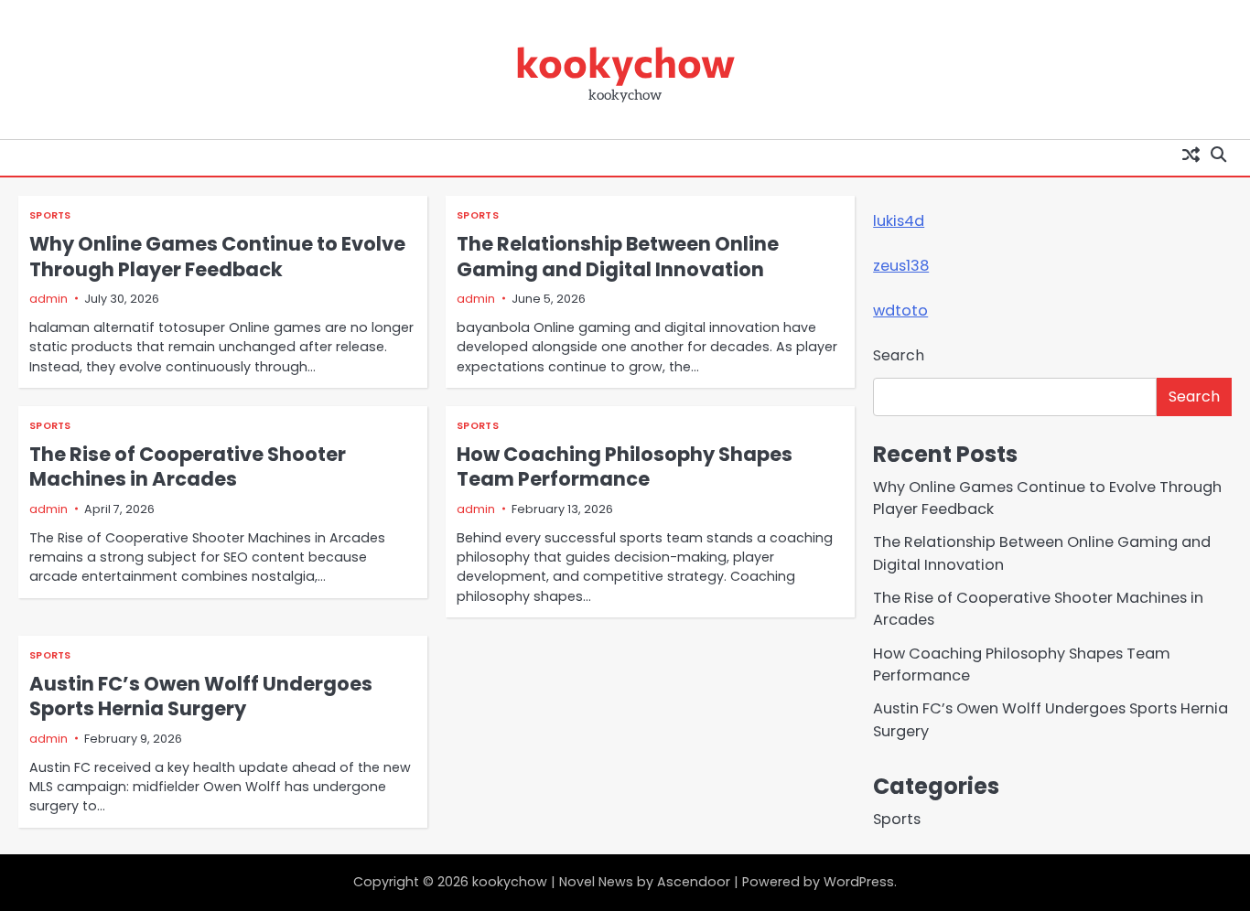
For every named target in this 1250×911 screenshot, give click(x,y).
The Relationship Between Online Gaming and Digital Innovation (618, 256)
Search (898, 355)
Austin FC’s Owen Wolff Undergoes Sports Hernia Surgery (200, 696)
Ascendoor (693, 882)
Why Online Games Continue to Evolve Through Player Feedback (217, 256)
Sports (50, 215)
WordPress (859, 882)
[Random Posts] (1190, 153)
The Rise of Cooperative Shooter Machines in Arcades (187, 466)
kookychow (625, 61)
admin (48, 298)
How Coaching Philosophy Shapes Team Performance (624, 466)
